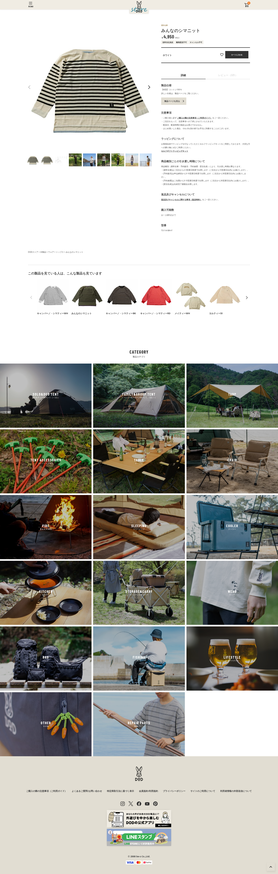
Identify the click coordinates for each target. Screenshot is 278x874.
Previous (29, 87)
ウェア (51, 252)
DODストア (33, 252)
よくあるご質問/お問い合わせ (87, 790)
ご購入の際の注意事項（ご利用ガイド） (194, 117)
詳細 (183, 75)
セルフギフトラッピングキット (174, 151)
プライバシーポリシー (174, 790)
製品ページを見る (172, 101)
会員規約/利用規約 (148, 790)
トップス (60, 252)
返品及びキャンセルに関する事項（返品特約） (181, 199)
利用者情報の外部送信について (236, 790)
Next (148, 87)
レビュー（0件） (228, 75)
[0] (246, 6)
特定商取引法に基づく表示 (120, 790)
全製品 (43, 252)
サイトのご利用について (202, 790)
